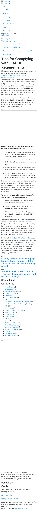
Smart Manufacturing (12, 325)
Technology (7, 17)
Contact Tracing (10, 293)
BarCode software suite (21, 238)
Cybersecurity (9, 295)
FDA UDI (8, 299)
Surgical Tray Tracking (12, 329)
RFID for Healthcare (11, 323)
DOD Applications (11, 297)
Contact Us (6, 31)
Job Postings (9, 308)
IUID (6, 306)
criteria (27, 222)
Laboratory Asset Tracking (14, 310)
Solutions (6, 13)
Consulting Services (9, 24)
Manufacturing (9, 77)
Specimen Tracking (11, 327)
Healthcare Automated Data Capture (17, 302)
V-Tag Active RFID (11, 335)
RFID (6, 321)
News (4, 27)
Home (5, 6)
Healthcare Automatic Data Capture (17, 304)
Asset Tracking (8, 75)
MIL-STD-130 (9, 316)
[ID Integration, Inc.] (8, 1)
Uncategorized (10, 333)
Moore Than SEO (21, 508)
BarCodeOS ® (18, 75)
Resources (6, 20)
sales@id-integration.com (9, 499)
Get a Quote (7, 54)
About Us (6, 10)
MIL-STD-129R (9, 314)
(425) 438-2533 (5, 36)
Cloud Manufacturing (12, 291)
